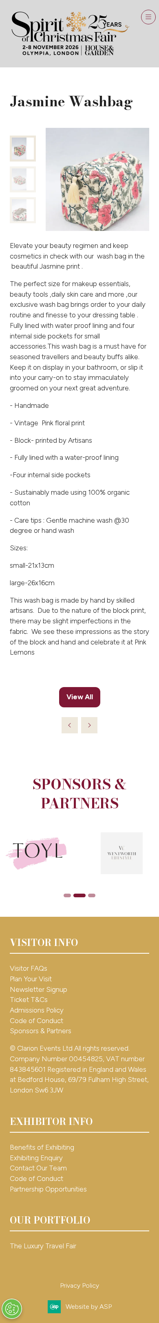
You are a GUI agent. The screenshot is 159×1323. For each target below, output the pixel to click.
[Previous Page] (70, 725)
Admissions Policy (37, 1010)
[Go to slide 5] (91, 895)
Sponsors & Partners (40, 1031)
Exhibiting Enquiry (36, 1158)
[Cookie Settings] (12, 1309)
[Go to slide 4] (79, 895)
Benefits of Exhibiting (42, 1147)
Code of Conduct (36, 1021)
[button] (148, 17)
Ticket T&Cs (29, 999)
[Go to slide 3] (67, 895)
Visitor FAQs (28, 968)
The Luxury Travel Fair (43, 1246)
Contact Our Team (38, 1168)
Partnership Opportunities (49, 1189)
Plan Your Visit (31, 979)
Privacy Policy (79, 1285)
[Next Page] (89, 725)
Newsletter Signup (38, 989)
